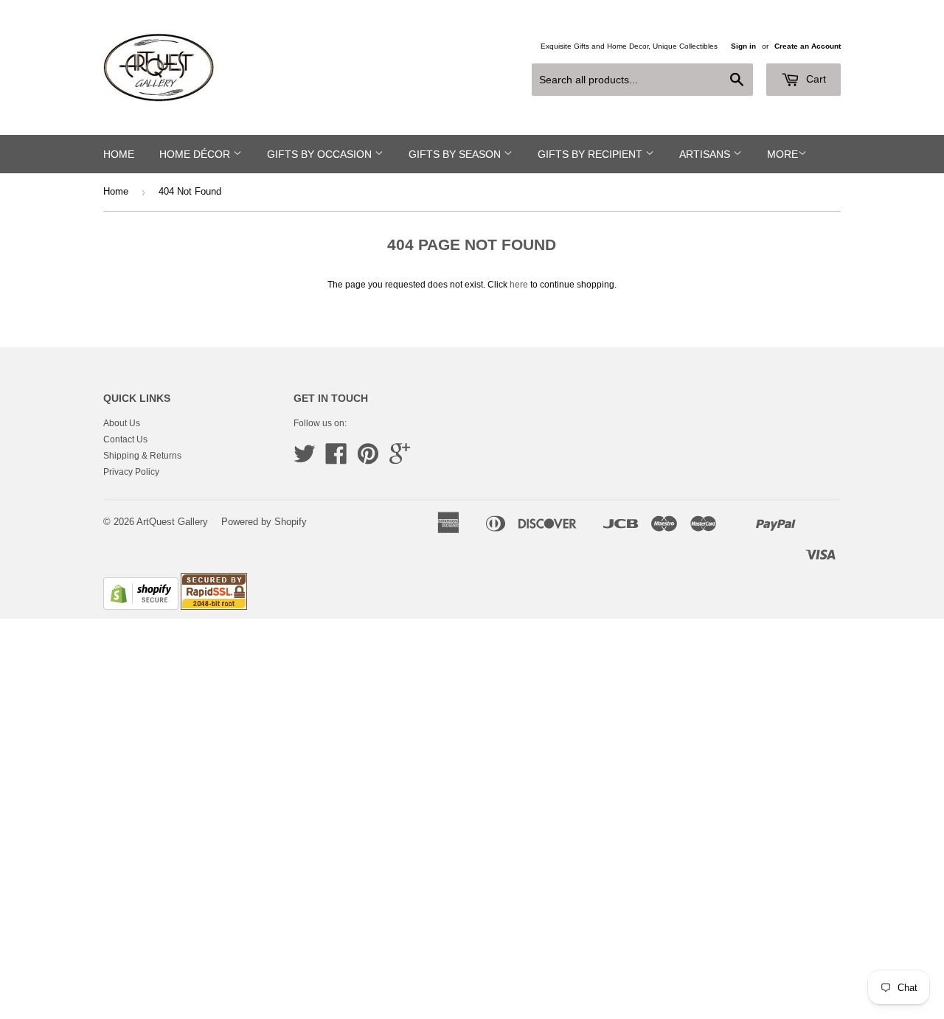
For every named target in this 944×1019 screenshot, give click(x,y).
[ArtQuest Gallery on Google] (400, 459)
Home (118, 154)
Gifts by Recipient (591, 154)
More (782, 154)
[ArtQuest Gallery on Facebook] (336, 459)
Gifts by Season (456, 154)
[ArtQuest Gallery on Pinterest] (368, 459)
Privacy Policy (131, 472)
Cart (814, 79)
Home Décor (196, 154)
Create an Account (807, 46)
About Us (121, 423)
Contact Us (125, 439)
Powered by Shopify (264, 521)
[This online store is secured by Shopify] (140, 607)
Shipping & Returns (142, 456)
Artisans (706, 154)
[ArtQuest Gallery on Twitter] (305, 459)
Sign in (743, 46)
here (519, 284)
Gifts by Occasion (321, 154)
